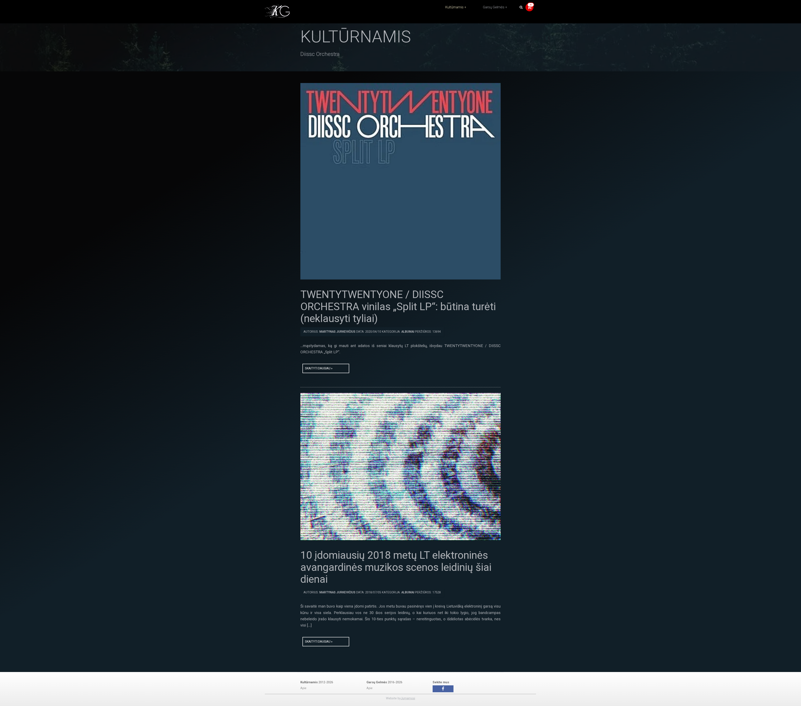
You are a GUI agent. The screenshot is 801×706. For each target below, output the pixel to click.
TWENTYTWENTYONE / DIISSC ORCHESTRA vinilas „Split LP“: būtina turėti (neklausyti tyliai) (398, 306)
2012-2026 (316, 682)
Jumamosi (408, 698)
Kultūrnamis (454, 7)
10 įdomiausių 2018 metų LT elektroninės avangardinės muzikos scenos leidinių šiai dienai (395, 567)
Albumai (407, 331)
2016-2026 (384, 682)
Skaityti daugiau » (318, 368)
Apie (303, 688)
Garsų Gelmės (493, 7)
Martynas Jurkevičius (337, 331)
